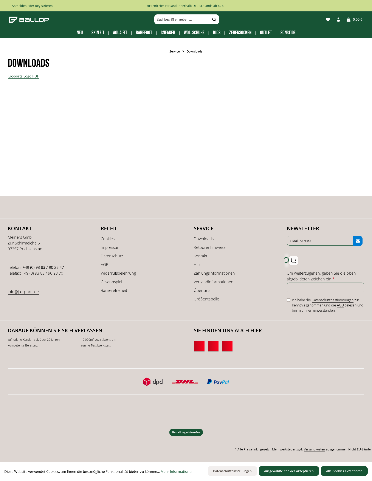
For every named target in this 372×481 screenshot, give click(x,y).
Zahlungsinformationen (214, 273)
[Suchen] (214, 20)
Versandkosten (314, 449)
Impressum (111, 247)
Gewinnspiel (111, 281)
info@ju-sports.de (23, 291)
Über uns (202, 290)
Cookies (108, 238)
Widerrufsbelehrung (118, 273)
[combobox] (182, 20)
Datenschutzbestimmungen (332, 300)
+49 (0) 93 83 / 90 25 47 (43, 267)
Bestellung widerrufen (186, 432)
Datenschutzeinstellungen (232, 471)
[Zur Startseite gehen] (29, 19)
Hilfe (198, 264)
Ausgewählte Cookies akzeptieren (289, 471)
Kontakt (200, 255)
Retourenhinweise (210, 247)
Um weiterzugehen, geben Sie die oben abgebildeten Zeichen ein (321, 276)
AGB (104, 264)
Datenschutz (112, 255)
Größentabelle (206, 299)
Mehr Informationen (177, 471)
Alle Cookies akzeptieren (344, 471)
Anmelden (19, 6)
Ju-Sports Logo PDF (23, 76)
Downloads (204, 238)
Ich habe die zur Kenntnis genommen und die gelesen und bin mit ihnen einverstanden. (327, 305)
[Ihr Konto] (338, 19)
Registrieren (44, 6)
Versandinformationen (213, 281)
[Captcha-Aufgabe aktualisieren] (293, 260)
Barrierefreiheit (114, 290)
